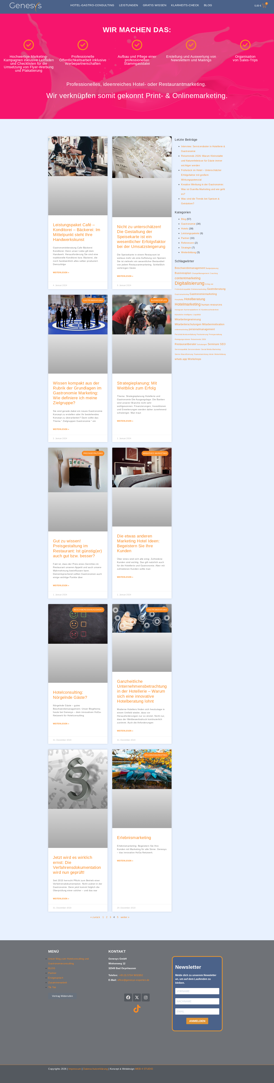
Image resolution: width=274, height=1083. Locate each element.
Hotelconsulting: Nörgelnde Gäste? (70, 695)
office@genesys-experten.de (133, 980)
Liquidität (197, 315)
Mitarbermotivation (213, 324)
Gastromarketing (182, 294)
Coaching (214, 273)
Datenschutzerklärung (95, 1068)
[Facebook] (128, 997)
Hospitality (179, 299)
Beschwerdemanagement (190, 268)
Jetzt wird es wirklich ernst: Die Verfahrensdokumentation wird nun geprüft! (77, 865)
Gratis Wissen (154, 5)
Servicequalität (181, 349)
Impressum (74, 1068)
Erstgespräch (55, 977)
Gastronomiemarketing (203, 294)
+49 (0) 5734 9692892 (131, 975)
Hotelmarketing (188, 304)
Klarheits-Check (185, 5)
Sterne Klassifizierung (184, 354)
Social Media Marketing (211, 349)
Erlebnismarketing (134, 837)
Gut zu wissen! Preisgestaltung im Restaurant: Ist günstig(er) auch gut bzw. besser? (77, 548)
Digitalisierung (190, 283)
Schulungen (202, 344)
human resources (211, 304)
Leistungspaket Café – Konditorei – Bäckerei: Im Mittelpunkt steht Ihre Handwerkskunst (76, 232)
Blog (208, 5)
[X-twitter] (137, 997)
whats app (181, 359)
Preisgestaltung (215, 334)
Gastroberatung (216, 288)
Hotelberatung (194, 299)
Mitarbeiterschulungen (188, 324)
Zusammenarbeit (57, 982)
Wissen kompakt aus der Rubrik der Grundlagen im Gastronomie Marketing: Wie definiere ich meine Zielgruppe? (77, 393)
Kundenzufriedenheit (210, 310)
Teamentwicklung (201, 354)
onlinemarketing (181, 329)
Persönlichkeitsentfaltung (185, 334)
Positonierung (202, 334)
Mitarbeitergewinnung (188, 319)
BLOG (51, 968)
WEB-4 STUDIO (144, 1068)
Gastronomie (188, 223)
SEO (223, 344)
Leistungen (128, 5)
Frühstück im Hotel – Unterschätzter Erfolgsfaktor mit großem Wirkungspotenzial (201, 175)
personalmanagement (202, 329)
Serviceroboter (194, 349)
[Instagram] (146, 997)
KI (200, 310)
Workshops (194, 359)
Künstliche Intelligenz (183, 315)
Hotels (184, 228)
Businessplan (183, 273)
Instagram (179, 310)
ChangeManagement (200, 273)
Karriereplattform (191, 310)
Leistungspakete (190, 233)
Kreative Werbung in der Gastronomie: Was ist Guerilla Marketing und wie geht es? (203, 189)
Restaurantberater (185, 344)
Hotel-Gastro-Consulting (92, 5)
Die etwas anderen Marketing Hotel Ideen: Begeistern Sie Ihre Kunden (138, 543)
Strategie (186, 247)
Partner (185, 238)
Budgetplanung (212, 268)
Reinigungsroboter (182, 339)
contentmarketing (187, 278)
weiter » (125, 917)
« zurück (95, 917)
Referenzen (187, 242)
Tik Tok (52, 987)
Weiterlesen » (61, 272)
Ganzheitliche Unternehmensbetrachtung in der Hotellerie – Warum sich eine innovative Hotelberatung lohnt (142, 691)
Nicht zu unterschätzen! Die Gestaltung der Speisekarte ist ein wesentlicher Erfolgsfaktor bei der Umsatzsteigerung (141, 236)
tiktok (211, 354)
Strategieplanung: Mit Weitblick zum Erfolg (137, 385)
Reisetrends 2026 (198, 339)
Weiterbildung (188, 252)
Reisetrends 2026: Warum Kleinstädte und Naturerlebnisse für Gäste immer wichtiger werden (202, 161)
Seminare (213, 344)
